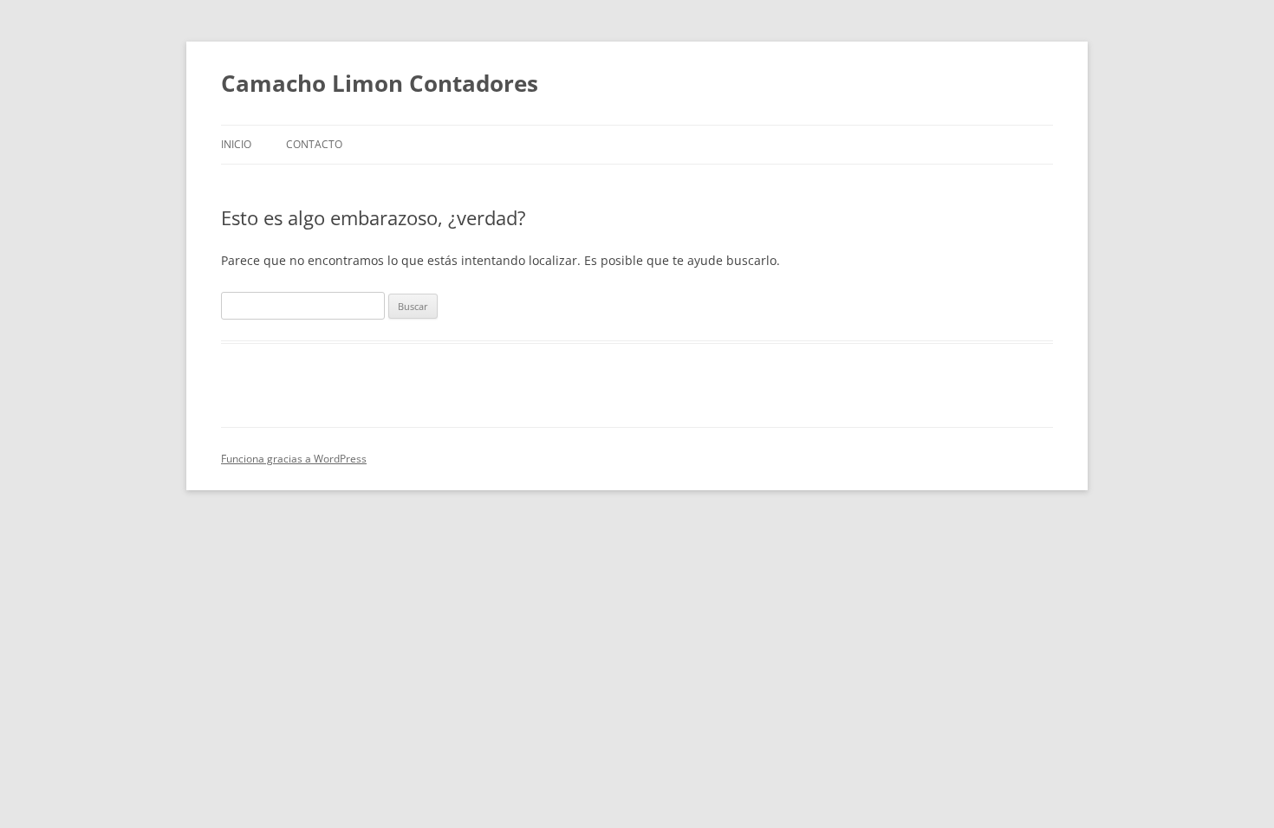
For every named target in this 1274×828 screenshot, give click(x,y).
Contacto (314, 144)
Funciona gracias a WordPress (294, 458)
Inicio (236, 144)
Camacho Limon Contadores (379, 83)
